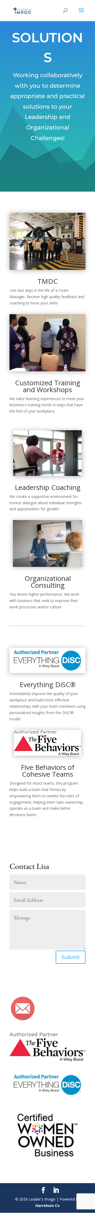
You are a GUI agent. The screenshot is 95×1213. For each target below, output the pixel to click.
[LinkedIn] (56, 1190)
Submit (70, 957)
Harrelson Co (47, 1205)
